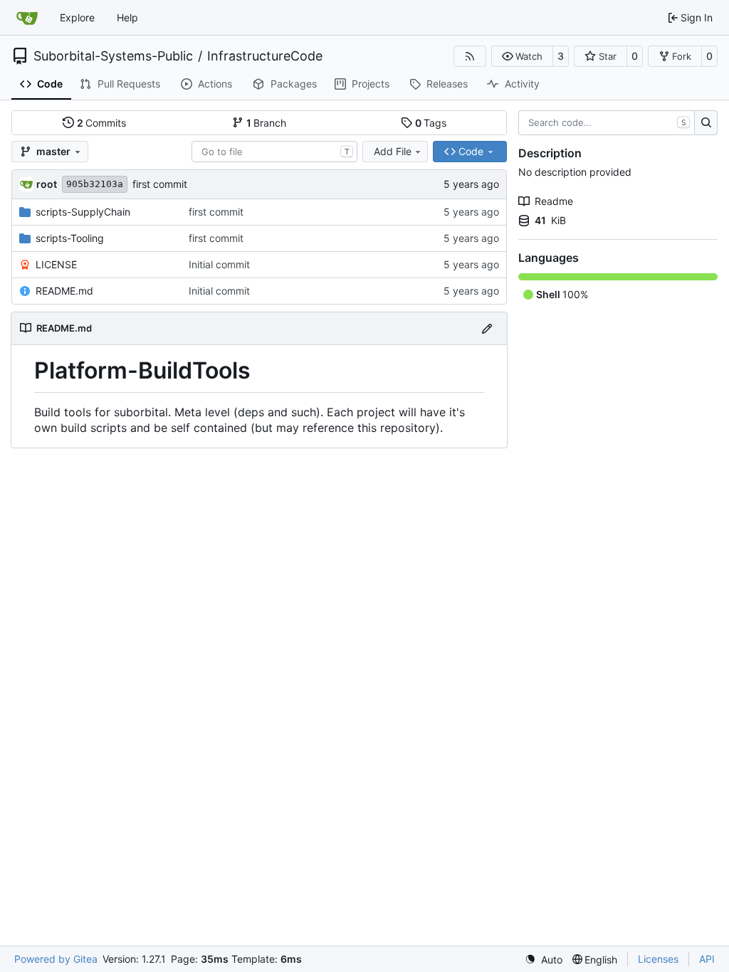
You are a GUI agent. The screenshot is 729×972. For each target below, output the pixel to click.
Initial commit (219, 264)
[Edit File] (487, 328)
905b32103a (94, 184)
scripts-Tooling (70, 238)
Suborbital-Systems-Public (113, 56)
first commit (159, 184)
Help (127, 17)
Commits (102, 123)
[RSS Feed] (469, 56)
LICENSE (56, 264)
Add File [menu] (392, 151)
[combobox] (274, 151)
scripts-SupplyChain (83, 212)
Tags (431, 123)
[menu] (543, 959)
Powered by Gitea (56, 959)
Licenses (658, 959)
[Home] (27, 18)
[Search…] (706, 123)
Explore (77, 17)
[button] (522, 56)
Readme (554, 201)
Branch (266, 123)
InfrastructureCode (264, 56)
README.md (64, 291)
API (707, 959)
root (46, 184)
